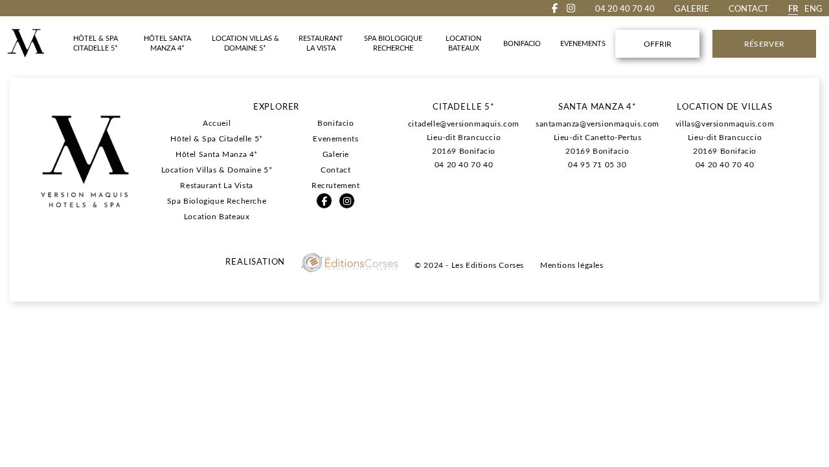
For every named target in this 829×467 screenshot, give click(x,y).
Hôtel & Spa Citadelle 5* (216, 138)
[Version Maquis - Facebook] (555, 8)
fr (793, 8)
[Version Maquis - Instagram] (571, 8)
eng (813, 8)
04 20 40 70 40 (464, 164)
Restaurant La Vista (216, 185)
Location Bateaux (217, 216)
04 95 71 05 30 (597, 164)
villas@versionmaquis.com (725, 123)
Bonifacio (335, 122)
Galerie (691, 8)
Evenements (335, 138)
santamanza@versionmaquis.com (597, 123)
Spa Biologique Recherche (216, 200)
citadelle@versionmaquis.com (463, 123)
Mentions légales (572, 264)
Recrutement (336, 185)
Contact (749, 8)
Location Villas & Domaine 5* (217, 169)
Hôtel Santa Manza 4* (217, 154)
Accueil (217, 122)
